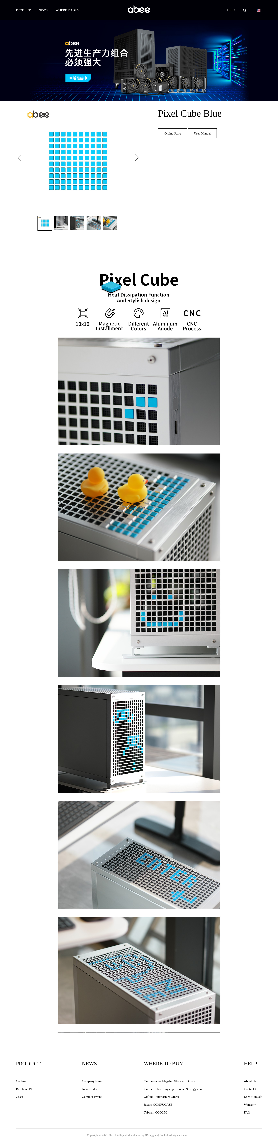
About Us (250, 1081)
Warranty (250, 1104)
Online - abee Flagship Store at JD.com (169, 1081)
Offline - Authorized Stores (162, 1096)
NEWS (43, 10)
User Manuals (253, 1096)
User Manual (202, 133)
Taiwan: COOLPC (155, 1112)
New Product (90, 1089)
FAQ (247, 1112)
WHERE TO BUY (67, 10)
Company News (92, 1081)
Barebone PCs (25, 1089)
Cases (19, 1096)
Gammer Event (92, 1096)
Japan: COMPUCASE (158, 1104)
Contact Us (251, 1089)
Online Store (172, 133)
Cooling (21, 1081)
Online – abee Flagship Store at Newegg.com (173, 1089)
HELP (231, 10)
